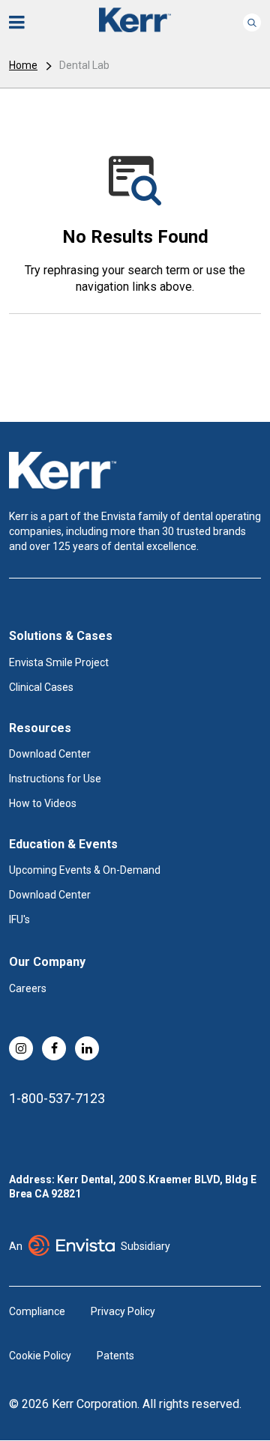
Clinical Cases (41, 687)
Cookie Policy (40, 1356)
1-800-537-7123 (57, 1098)
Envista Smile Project (59, 662)
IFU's (19, 919)
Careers (27, 988)
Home (23, 65)
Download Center (50, 754)
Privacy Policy (123, 1311)
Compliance (37, 1311)
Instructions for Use (55, 779)
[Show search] (252, 22)
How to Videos (42, 803)
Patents (115, 1356)
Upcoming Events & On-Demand (84, 870)
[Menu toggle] (27, 22)
